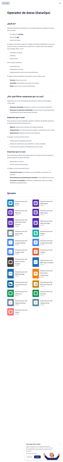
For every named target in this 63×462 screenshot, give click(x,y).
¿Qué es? (11, 23)
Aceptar (37, 457)
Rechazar (29, 457)
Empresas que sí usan (16, 117)
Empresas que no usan (16, 152)
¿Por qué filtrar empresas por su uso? (25, 96)
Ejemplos (11, 193)
